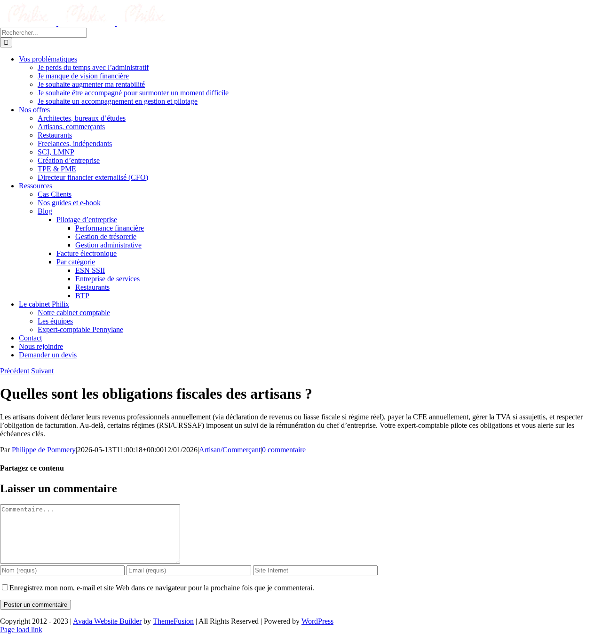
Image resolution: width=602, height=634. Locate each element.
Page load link (21, 630)
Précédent (14, 371)
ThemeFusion (173, 621)
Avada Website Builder (107, 621)
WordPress (317, 621)
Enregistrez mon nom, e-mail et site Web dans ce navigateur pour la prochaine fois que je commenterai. (161, 588)
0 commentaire (284, 450)
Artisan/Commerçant (230, 450)
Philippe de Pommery (44, 450)
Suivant (42, 371)
